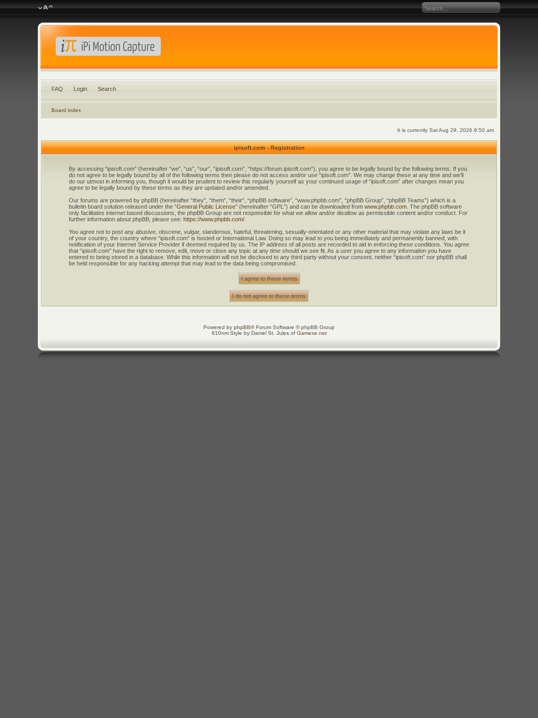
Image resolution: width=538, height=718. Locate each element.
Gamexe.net (312, 333)
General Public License (206, 206)
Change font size (45, 8)
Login (80, 89)
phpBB (242, 327)
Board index (66, 110)
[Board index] (269, 49)
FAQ (57, 89)
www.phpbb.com (386, 206)
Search (107, 89)
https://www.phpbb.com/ (213, 219)
